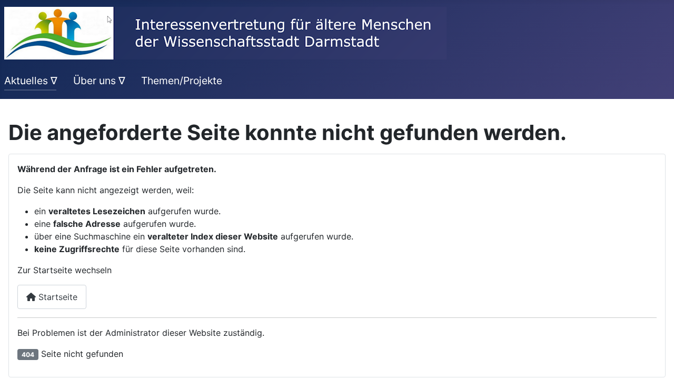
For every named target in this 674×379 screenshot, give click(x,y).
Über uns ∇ (99, 80)
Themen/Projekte (181, 80)
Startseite (56, 297)
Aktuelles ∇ (30, 80)
